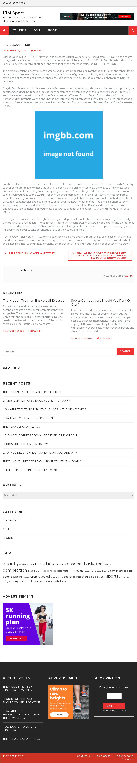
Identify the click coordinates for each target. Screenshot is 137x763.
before (108, 564)
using (64, 581)
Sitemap (129, 759)
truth (26, 581)
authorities (60, 564)
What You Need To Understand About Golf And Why (40, 452)
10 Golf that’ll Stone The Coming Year (30, 470)
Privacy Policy (125, 756)
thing (126, 577)
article (29, 564)
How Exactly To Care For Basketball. (29, 418)
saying (60, 577)
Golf (36, 30)
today (14, 581)
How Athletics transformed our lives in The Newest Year (44, 409)
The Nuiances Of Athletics (21, 426)
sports (112, 576)
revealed (44, 576)
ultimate (34, 581)
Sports (53, 30)
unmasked (55, 581)
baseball (75, 563)
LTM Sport (13, 12)
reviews (54, 577)
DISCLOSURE (103, 756)
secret (68, 576)
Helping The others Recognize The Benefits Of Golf (40, 435)
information (96, 571)
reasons (26, 577)
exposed (58, 571)
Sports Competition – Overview (25, 444)
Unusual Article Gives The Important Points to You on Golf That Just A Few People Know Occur (98, 255)
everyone (40, 571)
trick (21, 581)
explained (49, 571)
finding (72, 571)
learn (112, 570)
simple (94, 576)
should (86, 576)
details (31, 570)
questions (17, 577)
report (33, 576)
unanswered (44, 581)
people (7, 576)
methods (121, 570)
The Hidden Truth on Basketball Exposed (34, 300)
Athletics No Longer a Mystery (32, 253)
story (121, 577)
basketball (94, 563)
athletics (43, 563)
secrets (77, 577)
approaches (21, 565)
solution (102, 577)
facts (65, 571)
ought (130, 570)
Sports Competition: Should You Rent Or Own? (36, 400)
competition (15, 570)
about (9, 563)
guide (79, 570)
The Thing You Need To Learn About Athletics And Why (42, 461)
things (6, 581)
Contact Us (83, 756)
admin (40, 50)
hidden (87, 571)
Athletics (19, 30)
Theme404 (21, 755)
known (105, 571)
